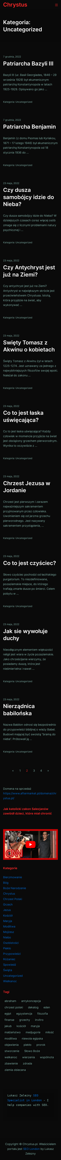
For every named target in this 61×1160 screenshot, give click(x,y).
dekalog (33, 1007)
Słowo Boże (32, 1051)
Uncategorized (23, 101)
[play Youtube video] (30, 844)
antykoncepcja (31, 1001)
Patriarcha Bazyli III (28, 63)
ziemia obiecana (15, 1069)
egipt (8, 1013)
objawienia (12, 1044)
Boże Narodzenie (14, 888)
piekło (27, 1044)
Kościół (8, 915)
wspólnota (47, 1057)
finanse (9, 1019)
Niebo (7, 937)
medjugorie (33, 1032)
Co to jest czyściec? (29, 563)
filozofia (42, 1013)
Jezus (7, 910)
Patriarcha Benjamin (29, 126)
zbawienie (11, 1063)
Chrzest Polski (12, 899)
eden (46, 1007)
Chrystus (9, 893)
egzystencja (24, 1013)
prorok (40, 1044)
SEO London (31, 1148)
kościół (21, 1026)
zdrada (27, 1063)
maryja (35, 1026)
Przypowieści (12, 953)
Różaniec (9, 959)
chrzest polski (14, 1007)
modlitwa (11, 1038)
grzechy (24, 1019)
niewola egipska (32, 1038)
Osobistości (11, 942)
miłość (49, 1032)
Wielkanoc (10, 981)
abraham (10, 1001)
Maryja (7, 921)
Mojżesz (8, 932)
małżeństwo (13, 1032)
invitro (39, 1019)
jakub (8, 1026)
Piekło (7, 948)
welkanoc (11, 1057)
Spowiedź (9, 964)
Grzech (8, 904)
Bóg (5, 882)
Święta (7, 970)
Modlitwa (9, 926)
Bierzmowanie (12, 877)
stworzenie (12, 1051)
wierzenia (28, 1057)
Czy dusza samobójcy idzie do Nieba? (28, 197)
